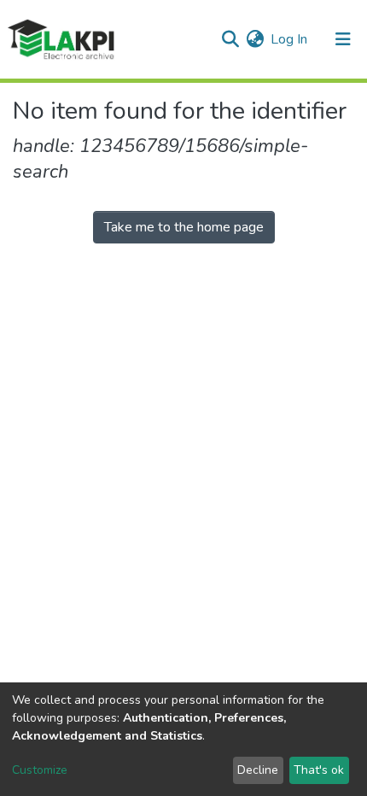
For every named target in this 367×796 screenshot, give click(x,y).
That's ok (319, 770)
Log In (290, 39)
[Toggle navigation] (343, 39)
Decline (257, 770)
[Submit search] (230, 39)
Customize (39, 770)
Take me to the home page (184, 227)
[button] (254, 39)
